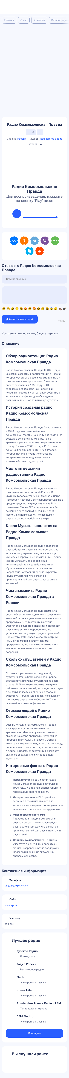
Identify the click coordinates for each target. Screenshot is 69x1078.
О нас (23, 20)
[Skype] (29, 251)
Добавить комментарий (19, 319)
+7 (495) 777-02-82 (16, 886)
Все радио (34, 1033)
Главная (9, 20)
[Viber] (45, 240)
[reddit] (39, 251)
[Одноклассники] (24, 240)
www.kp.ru (10, 905)
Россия (21, 138)
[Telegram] (34, 240)
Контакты (39, 20)
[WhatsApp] (55, 240)
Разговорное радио (50, 138)
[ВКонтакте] (14, 240)
